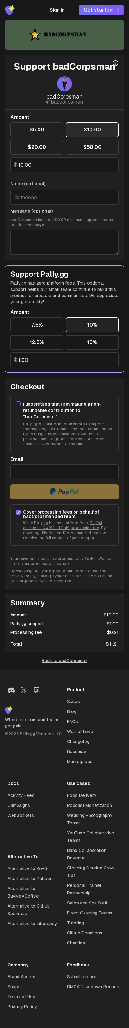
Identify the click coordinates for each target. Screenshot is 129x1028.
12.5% (37, 342)
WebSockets (21, 815)
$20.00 (37, 147)
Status (73, 701)
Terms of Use (86, 571)
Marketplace (80, 761)
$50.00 (92, 147)
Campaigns (19, 805)
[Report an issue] (115, 63)
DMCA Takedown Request (94, 986)
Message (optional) (31, 211)
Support (16, 986)
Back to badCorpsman (64, 660)
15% (92, 342)
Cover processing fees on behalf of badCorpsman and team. (61, 514)
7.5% (37, 325)
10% (92, 325)
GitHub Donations (84, 932)
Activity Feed (21, 795)
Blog (71, 711)
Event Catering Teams (89, 912)
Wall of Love (80, 731)
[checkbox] (18, 403)
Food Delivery (81, 795)
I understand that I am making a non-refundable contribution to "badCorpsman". (62, 410)
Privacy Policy (22, 576)
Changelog (78, 741)
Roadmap (76, 751)
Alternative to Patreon (30, 878)
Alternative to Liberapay (32, 923)
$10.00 (92, 130)
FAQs (72, 721)
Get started (98, 10)
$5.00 (36, 130)
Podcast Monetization (89, 805)
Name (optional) (28, 183)
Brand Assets (21, 976)
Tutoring (75, 922)
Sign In (57, 10)
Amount (19, 117)
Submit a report (82, 976)
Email (16, 459)
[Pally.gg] (10, 10)
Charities (76, 942)
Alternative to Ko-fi (27, 868)
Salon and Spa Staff (87, 902)
